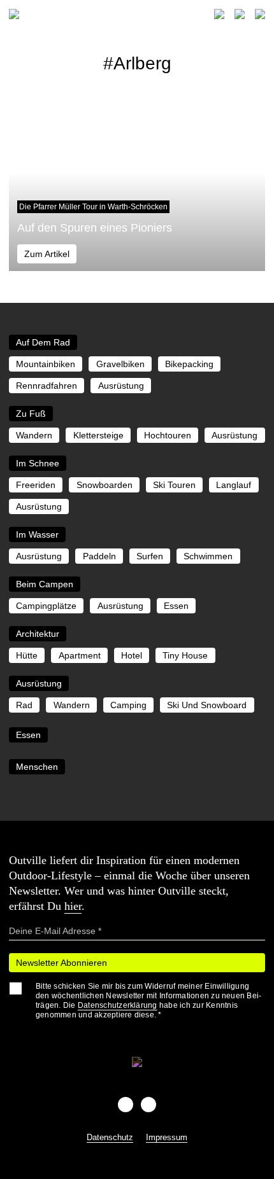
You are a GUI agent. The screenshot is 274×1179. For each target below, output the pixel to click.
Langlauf (233, 485)
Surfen (149, 556)
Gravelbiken (120, 364)
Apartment (80, 655)
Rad (24, 705)
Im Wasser (37, 534)
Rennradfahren (46, 385)
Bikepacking (189, 364)
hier (73, 906)
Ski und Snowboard (207, 705)
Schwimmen (208, 556)
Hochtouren (167, 435)
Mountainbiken (45, 364)
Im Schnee (37, 463)
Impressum (166, 1137)
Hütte (27, 655)
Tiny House (185, 655)
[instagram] (148, 1104)
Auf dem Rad (43, 342)
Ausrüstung (121, 385)
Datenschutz (110, 1137)
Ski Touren (174, 485)
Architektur (37, 634)
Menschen (37, 767)
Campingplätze (46, 606)
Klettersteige (98, 435)
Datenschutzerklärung (117, 1005)
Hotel (131, 655)
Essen (176, 606)
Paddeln (99, 556)
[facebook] (125, 1104)
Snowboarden (104, 485)
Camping (128, 705)
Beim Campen (44, 584)
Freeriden (35, 485)
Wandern (34, 435)
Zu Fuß (31, 413)
